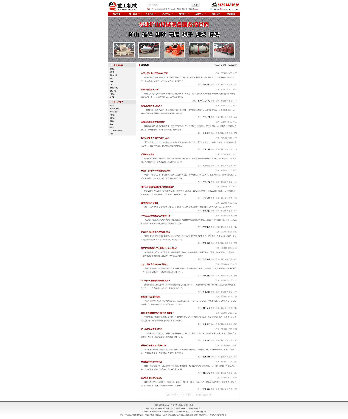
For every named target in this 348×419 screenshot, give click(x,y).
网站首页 (116, 14)
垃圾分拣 (113, 91)
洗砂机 (178, 9)
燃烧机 (112, 69)
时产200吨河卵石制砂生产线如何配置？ (158, 187)
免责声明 (174, 405)
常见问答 (206, 117)
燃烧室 (112, 72)
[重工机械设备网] (122, 10)
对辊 (111, 134)
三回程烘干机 (162, 9)
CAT (111, 85)
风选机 (112, 94)
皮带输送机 (114, 75)
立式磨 (112, 97)
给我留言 (225, 9)
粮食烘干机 (114, 88)
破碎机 (112, 127)
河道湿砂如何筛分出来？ (151, 106)
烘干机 (154, 9)
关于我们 (133, 14)
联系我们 (231, 14)
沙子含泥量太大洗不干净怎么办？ (155, 138)
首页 (229, 65)
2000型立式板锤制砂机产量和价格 (155, 216)
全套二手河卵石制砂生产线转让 (154, 264)
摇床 (111, 78)
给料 (111, 81)
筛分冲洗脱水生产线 (149, 89)
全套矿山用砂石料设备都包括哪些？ (156, 171)
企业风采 (149, 14)
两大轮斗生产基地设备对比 (155, 232)
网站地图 (189, 405)
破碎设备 (206, 166)
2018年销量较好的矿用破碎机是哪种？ (157, 313)
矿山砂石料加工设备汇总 (151, 329)
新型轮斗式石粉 (150, 297)
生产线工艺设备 (204, 101)
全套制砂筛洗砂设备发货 (151, 362)
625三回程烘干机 (116, 130)
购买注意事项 (149, 203)
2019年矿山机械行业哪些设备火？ (155, 280)
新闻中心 (199, 14)
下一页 (198, 395)
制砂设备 (206, 308)
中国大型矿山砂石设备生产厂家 (154, 73)
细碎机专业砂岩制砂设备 (151, 378)
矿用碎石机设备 (147, 154)
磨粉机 (190, 9)
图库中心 (183, 14)
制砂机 (184, 9)
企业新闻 (206, 85)
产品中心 (166, 14)
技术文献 (206, 198)
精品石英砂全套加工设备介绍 (153, 345)
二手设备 (216, 9)
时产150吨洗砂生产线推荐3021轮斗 (159, 248)
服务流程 (216, 14)
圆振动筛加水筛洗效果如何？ (153, 122)
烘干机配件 (172, 9)
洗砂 (111, 124)
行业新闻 (206, 211)
